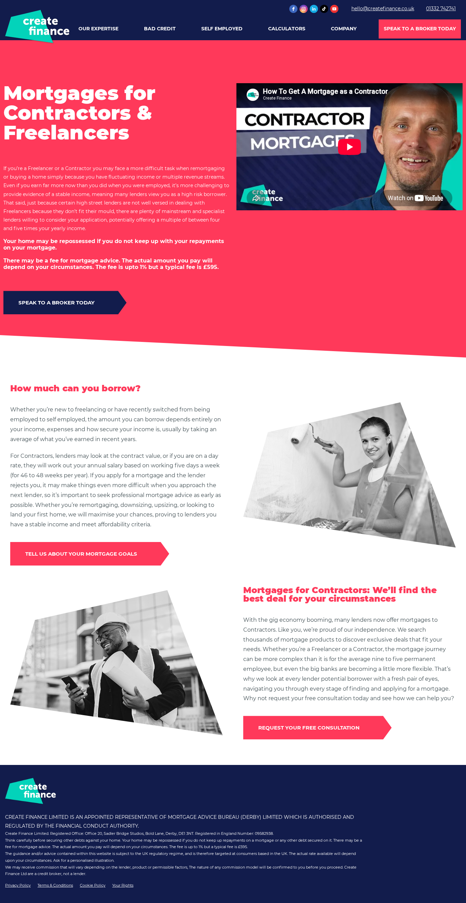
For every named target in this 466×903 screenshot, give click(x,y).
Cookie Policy (92, 885)
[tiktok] (324, 9)
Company (343, 29)
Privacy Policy (18, 885)
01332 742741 (441, 8)
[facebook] (293, 9)
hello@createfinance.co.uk (382, 8)
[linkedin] (314, 9)
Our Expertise (98, 29)
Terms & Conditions (55, 885)
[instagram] (304, 9)
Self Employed (222, 29)
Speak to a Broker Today (420, 29)
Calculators (286, 29)
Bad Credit (160, 29)
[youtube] (334, 9)
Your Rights (122, 885)
